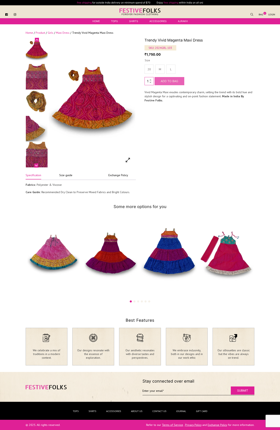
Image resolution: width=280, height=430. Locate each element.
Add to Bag (169, 81)
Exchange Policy (118, 175)
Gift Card (201, 411)
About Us (136, 411)
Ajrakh (183, 21)
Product (40, 33)
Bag (261, 14)
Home (96, 21)
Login (271, 14)
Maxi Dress (62, 33)
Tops (114, 21)
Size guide (65, 175)
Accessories (158, 21)
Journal (181, 411)
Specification (33, 175)
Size (147, 60)
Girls (50, 33)
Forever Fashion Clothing (140, 14)
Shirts (133, 21)
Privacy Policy (193, 425)
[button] (131, 301)
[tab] (33, 176)
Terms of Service (172, 425)
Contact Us (159, 411)
